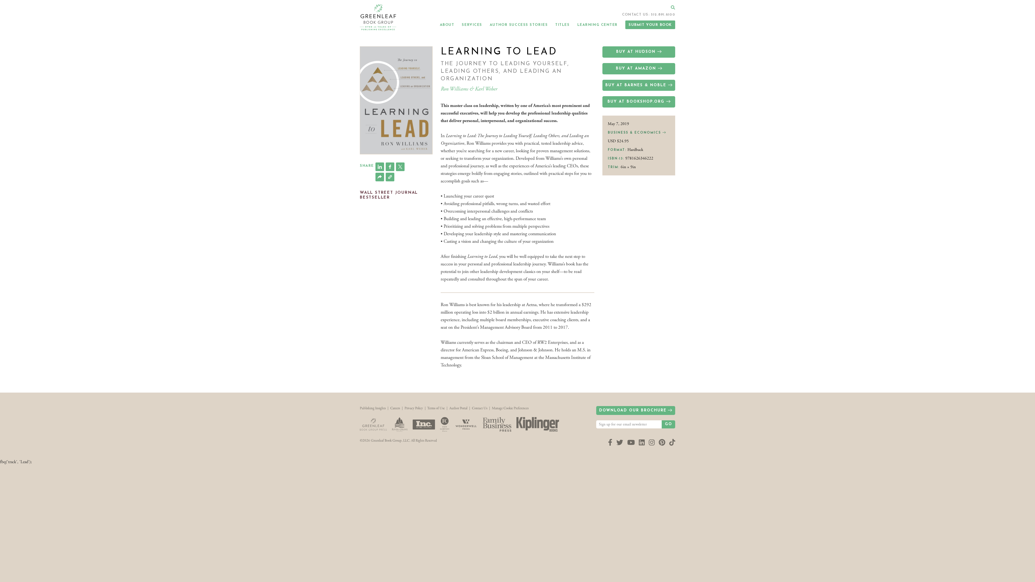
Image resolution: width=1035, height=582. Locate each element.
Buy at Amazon (636, 69)
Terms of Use (436, 408)
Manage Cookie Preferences (510, 408)
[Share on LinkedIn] (379, 166)
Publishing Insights (373, 408)
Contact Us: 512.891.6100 (648, 14)
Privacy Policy (414, 408)
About (447, 25)
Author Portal (458, 408)
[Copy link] (390, 177)
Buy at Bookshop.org (636, 102)
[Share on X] (400, 166)
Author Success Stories (519, 25)
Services (472, 25)
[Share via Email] (379, 177)
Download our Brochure (633, 410)
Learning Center (597, 25)
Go (668, 424)
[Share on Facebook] (390, 166)
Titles (562, 25)
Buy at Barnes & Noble (635, 85)
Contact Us (479, 408)
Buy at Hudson (636, 52)
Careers (395, 408)
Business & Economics (635, 132)
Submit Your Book (650, 25)
